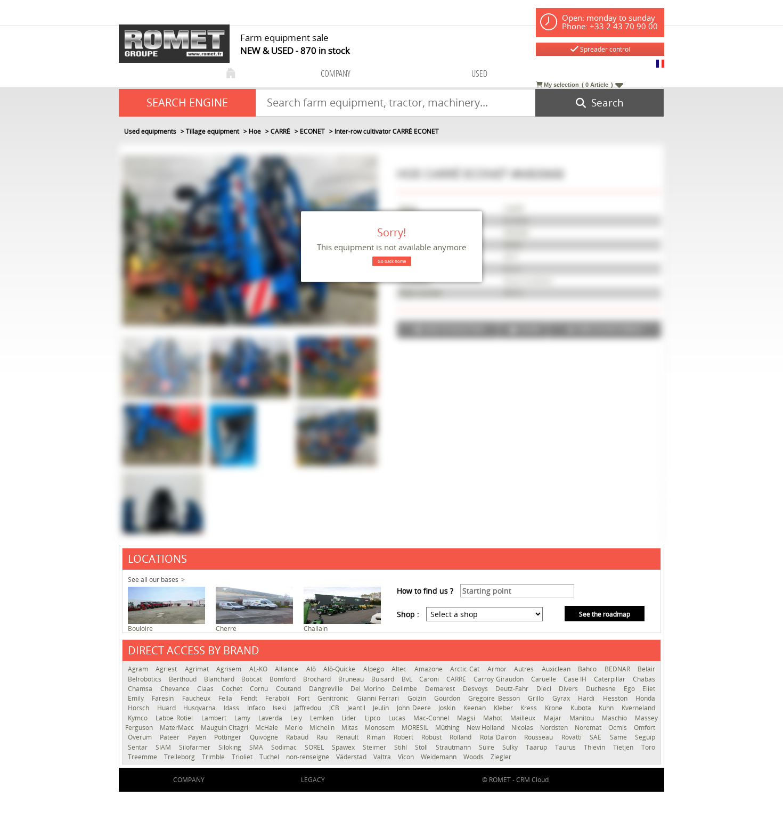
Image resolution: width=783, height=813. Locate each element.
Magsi (467, 717)
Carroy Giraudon (500, 679)
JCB (335, 707)
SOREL (316, 747)
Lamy (243, 717)
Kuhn (607, 707)
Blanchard (220, 679)
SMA (257, 747)
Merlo (294, 727)
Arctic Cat (466, 669)
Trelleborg (180, 756)
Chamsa (141, 688)
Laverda (271, 717)
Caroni (430, 679)
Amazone (429, 669)
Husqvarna (200, 707)
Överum (141, 737)
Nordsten (554, 727)
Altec (400, 669)
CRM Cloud (532, 779)
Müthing (448, 727)
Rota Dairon (499, 737)
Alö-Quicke (340, 669)
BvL (408, 679)
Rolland (462, 737)
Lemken (323, 717)
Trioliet (243, 756)
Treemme (143, 756)
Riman (377, 737)
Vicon (406, 756)
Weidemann (439, 756)
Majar (554, 717)
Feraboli (278, 698)
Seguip (645, 737)
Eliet (648, 688)
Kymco (139, 717)
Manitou (583, 717)
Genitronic (334, 698)
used (479, 73)
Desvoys (477, 688)
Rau (323, 737)
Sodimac (285, 747)
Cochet (233, 688)
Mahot (494, 717)
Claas (206, 688)
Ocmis (618, 727)
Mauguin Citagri (225, 727)
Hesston (616, 698)
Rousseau (540, 737)
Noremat (589, 727)
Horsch (140, 707)
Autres (525, 669)
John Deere (415, 707)
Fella (226, 698)
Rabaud (298, 737)
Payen (198, 737)
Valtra (383, 756)
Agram (139, 669)
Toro (648, 747)
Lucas (398, 717)
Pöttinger (229, 737)
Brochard (318, 679)
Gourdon (448, 698)
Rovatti (572, 737)
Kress (530, 707)
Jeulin (382, 707)
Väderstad (352, 756)
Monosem (380, 727)
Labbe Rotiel (175, 717)
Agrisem (229, 669)
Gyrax (562, 698)
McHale (267, 727)
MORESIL (416, 727)
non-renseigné (308, 756)
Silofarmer (196, 747)
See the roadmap (604, 614)
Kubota (582, 707)
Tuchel (270, 756)
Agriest (167, 669)
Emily (137, 698)
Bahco (588, 669)
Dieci (545, 688)
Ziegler (501, 756)
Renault (348, 737)
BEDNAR (618, 669)
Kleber (505, 707)
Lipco (374, 717)
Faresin (164, 698)
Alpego (374, 669)
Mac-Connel (432, 717)
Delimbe (406, 688)
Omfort (644, 727)
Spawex (344, 747)
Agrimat (198, 669)
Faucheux (197, 698)
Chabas (644, 679)
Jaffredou (309, 707)
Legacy (313, 779)
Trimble (214, 756)
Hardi (587, 698)
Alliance (287, 669)
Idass (233, 707)
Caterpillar (610, 679)
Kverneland (638, 707)
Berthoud (184, 679)
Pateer (171, 737)
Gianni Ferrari (379, 698)
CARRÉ (457, 679)
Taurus (566, 747)
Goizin (418, 698)
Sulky (511, 747)
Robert (405, 737)
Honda (645, 698)
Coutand (290, 688)
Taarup (538, 747)
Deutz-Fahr (513, 688)
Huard (167, 707)
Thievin (596, 747)
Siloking (231, 747)
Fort (305, 698)
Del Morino (368, 688)
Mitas (350, 727)
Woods (474, 756)
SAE (597, 737)
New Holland (486, 727)
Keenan (475, 707)
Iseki (281, 707)
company (335, 73)
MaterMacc (177, 727)
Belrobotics (146, 679)
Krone (555, 707)
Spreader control (604, 49)
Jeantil (357, 707)
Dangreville (327, 688)
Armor (498, 669)
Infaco (257, 707)
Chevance (176, 688)
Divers (570, 688)
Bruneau (352, 679)
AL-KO (259, 669)
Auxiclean (557, 669)
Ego (631, 688)
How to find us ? (425, 591)
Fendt (250, 698)
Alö (312, 669)
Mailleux (524, 717)
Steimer (376, 747)
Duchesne (602, 688)
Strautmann (455, 747)
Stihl (402, 747)
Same (620, 737)
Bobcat (252, 679)
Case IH (576, 679)
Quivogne (265, 737)
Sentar (139, 747)
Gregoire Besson (495, 698)
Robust (432, 737)
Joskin (448, 707)
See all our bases (153, 579)
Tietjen (624, 747)
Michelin (322, 727)
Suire (488, 747)
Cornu (260, 688)
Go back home (392, 261)
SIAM (165, 747)
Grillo (537, 698)
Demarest (441, 688)
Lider (350, 717)
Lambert (215, 717)
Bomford (284, 679)
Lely (297, 717)
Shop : (408, 614)
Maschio (616, 717)
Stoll (422, 747)
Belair (646, 669)
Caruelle (544, 679)
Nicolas (523, 727)
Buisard (383, 679)
